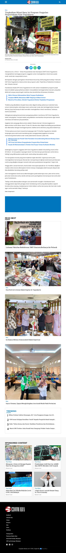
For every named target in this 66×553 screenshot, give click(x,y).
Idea (6, 10)
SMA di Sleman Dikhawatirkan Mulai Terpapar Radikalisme (26, 95)
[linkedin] (39, 67)
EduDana (8, 530)
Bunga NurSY (11, 191)
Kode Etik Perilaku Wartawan (13, 538)
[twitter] (31, 67)
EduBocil (8, 515)
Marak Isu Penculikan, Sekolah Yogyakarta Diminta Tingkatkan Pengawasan (31, 100)
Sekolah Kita (9, 517)
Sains (7, 527)
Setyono (7, 58)
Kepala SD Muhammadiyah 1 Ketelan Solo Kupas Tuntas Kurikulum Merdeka (31, 144)
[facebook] (27, 67)
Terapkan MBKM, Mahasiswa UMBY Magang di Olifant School (26, 97)
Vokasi (8, 520)
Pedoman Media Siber (11, 536)
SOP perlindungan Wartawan (13, 541)
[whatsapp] (35, 67)
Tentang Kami (9, 533)
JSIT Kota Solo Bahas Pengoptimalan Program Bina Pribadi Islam (28, 142)
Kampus (8, 522)
